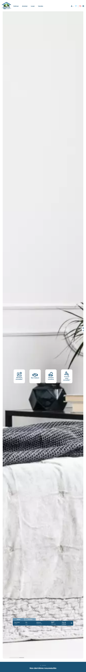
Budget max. (52, 622)
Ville (26, 622)
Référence (38, 622)
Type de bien (17, 622)
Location (30, 619)
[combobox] (18, 624)
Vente (18, 619)
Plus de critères (64, 623)
